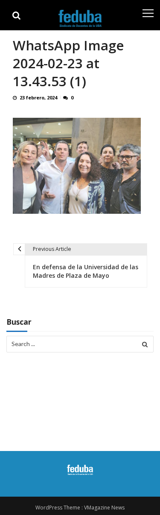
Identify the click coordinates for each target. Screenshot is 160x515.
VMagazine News (104, 507)
